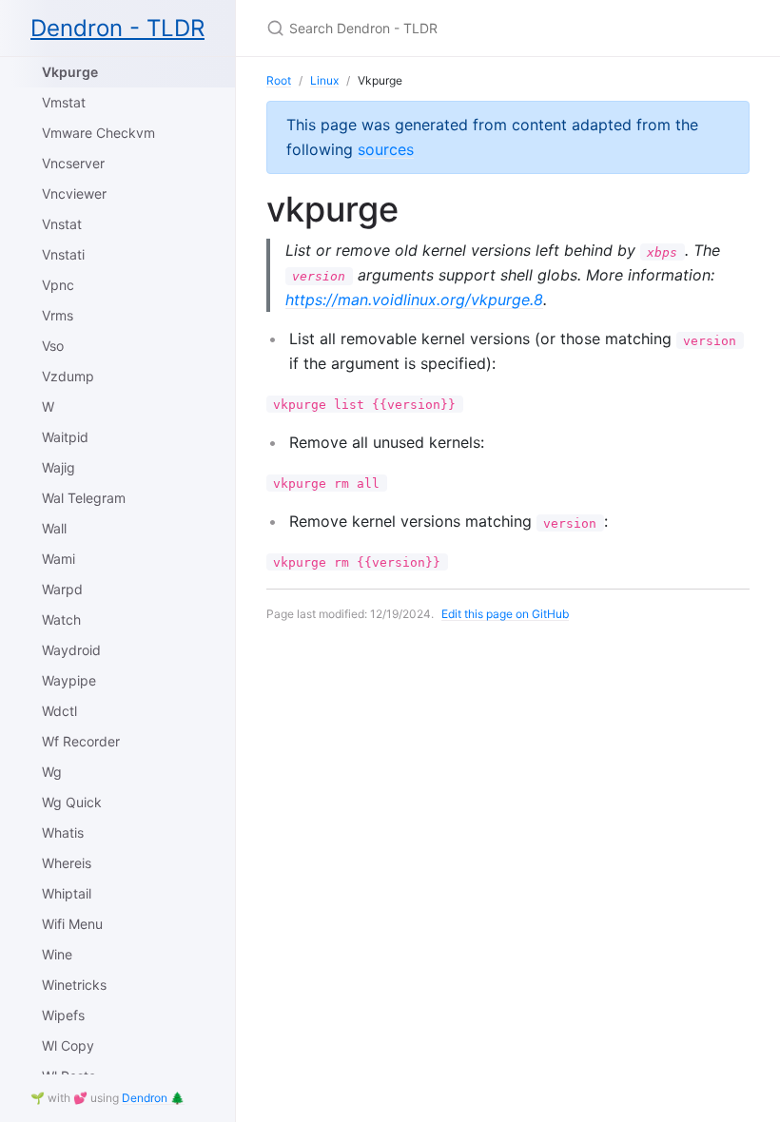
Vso (53, 346)
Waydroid (71, 650)
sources (386, 149)
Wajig (58, 467)
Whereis (66, 863)
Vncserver (73, 163)
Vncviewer (74, 193)
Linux (324, 80)
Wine (57, 954)
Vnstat (62, 224)
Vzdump (68, 376)
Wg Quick (72, 802)
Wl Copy (68, 1045)
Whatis (63, 832)
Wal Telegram (84, 498)
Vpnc (58, 285)
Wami (58, 559)
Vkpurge (70, 72)
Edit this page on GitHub (505, 614)
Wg (52, 772)
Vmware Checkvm (98, 133)
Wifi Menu (72, 924)
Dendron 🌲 (153, 1098)
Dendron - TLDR (117, 28)
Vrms (57, 315)
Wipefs (63, 1015)
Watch (61, 619)
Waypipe (69, 680)
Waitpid (65, 437)
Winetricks (74, 985)
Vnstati (63, 254)
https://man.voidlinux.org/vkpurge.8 (414, 299)
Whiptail (66, 893)
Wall (54, 528)
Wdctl (59, 711)
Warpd (62, 589)
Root (278, 80)
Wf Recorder (81, 741)
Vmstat (64, 102)
